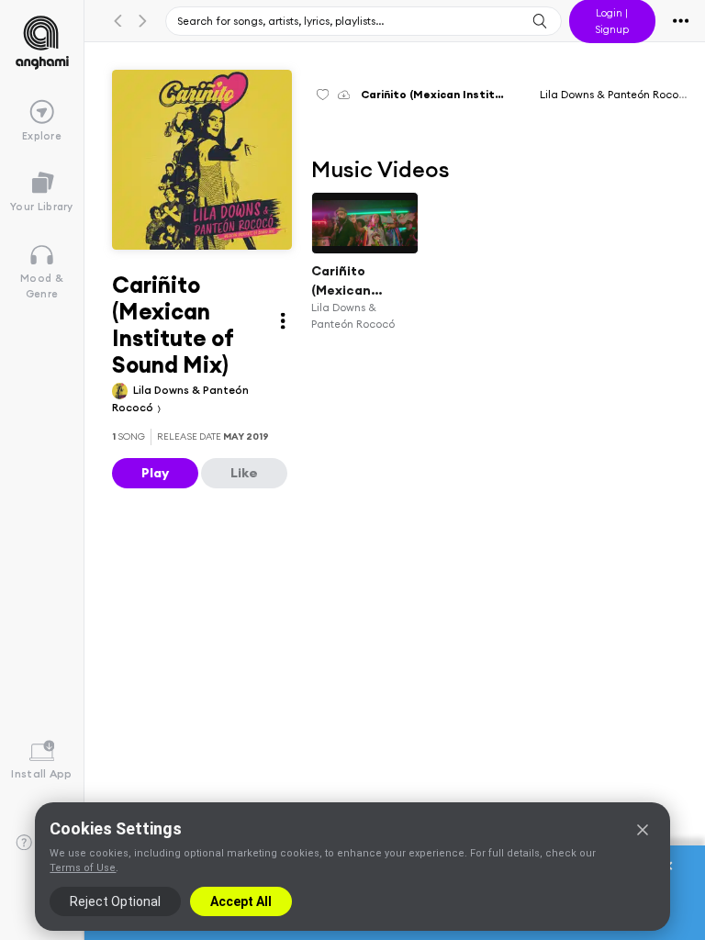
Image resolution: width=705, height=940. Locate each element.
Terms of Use (83, 868)
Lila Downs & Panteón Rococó (615, 94)
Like (244, 472)
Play (155, 472)
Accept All (241, 901)
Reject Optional (115, 901)
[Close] (642, 830)
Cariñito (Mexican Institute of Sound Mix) (348, 281)
